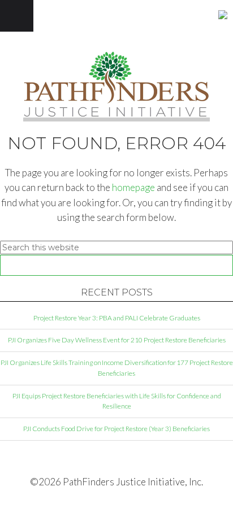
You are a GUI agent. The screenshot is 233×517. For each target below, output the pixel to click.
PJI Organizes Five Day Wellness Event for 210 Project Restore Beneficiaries (117, 340)
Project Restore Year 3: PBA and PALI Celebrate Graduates (116, 318)
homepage (133, 187)
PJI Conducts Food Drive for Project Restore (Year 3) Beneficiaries (116, 428)
